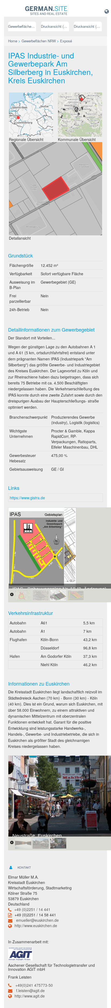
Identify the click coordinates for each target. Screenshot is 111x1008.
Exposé (66, 40)
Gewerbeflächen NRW (22, 26)
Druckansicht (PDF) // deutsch (55, 26)
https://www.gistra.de (27, 497)
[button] (106, 11)
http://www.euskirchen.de (36, 925)
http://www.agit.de (30, 996)
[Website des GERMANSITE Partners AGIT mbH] (20, 953)
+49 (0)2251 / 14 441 (32, 909)
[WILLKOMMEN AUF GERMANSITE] (46, 10)
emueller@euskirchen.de (37, 920)
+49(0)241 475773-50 (34, 985)
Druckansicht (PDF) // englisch (88, 26)
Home (12, 40)
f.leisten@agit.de (30, 990)
